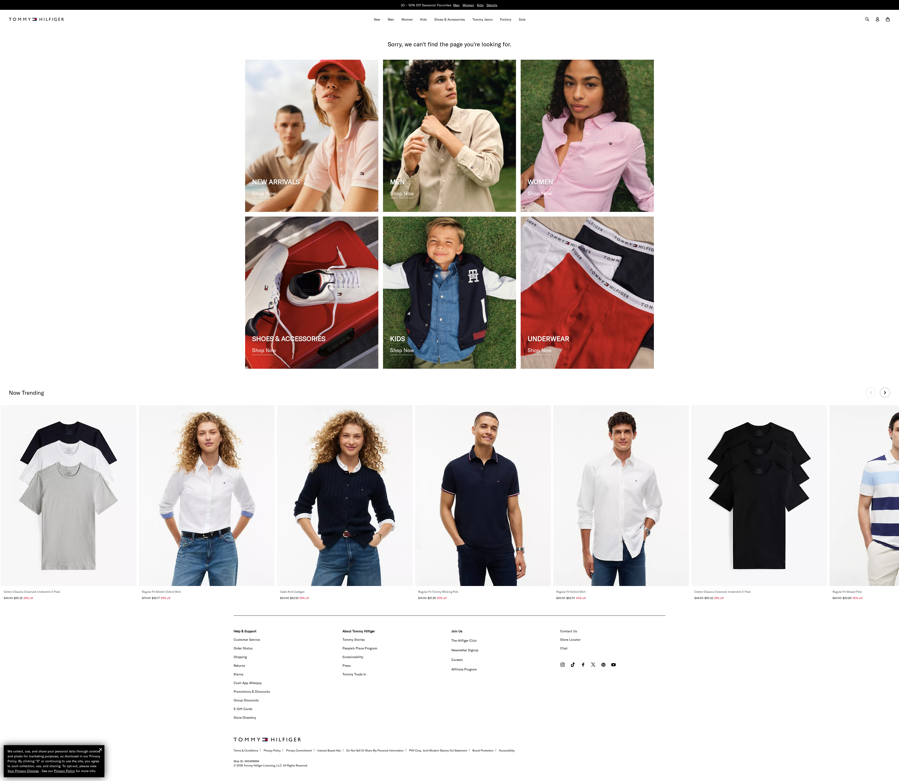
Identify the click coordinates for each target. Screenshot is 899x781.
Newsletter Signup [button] (464, 650)
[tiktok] (573, 665)
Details (491, 5)
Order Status (243, 648)
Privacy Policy (272, 750)
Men (456, 5)
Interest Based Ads (329, 750)
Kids (480, 5)
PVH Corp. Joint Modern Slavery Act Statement (438, 750)
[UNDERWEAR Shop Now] (587, 292)
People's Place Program (360, 648)
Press (347, 665)
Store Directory (245, 717)
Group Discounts (246, 700)
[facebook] (583, 665)
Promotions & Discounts (252, 691)
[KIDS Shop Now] (449, 292)
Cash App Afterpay (248, 683)
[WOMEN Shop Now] (587, 135)
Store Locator (570, 639)
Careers (457, 660)
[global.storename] (36, 19)
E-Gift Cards (243, 709)
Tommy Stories (354, 639)
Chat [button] (563, 648)
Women (468, 5)
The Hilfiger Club (463, 640)
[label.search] (867, 19)
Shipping (240, 657)
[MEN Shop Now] (449, 135)
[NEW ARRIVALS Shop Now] (311, 135)
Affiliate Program (464, 669)
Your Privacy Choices (23, 771)
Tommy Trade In (354, 674)
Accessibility (507, 750)
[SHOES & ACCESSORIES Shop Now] (311, 292)
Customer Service (247, 639)
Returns (239, 665)
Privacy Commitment (299, 750)
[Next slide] (885, 392)
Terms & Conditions (246, 750)
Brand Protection (483, 750)
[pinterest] (603, 665)
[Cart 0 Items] (887, 19)
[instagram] (562, 665)
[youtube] (613, 665)
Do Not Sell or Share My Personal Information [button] (375, 750)
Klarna (238, 674)
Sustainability (353, 657)
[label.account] (877, 19)
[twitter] (593, 665)
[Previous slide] (871, 392)
